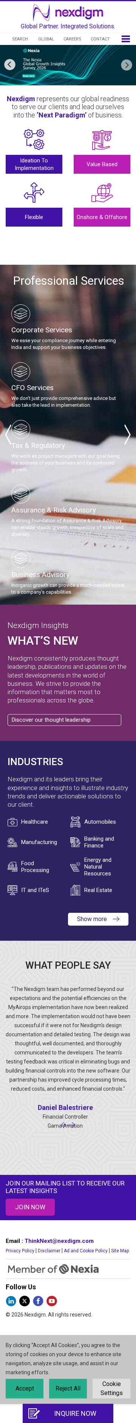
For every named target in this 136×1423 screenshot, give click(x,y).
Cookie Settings (111, 1388)
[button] (126, 65)
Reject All (68, 1388)
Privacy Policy (20, 1250)
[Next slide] (126, 434)
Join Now (30, 1207)
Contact (100, 39)
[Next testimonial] (71, 1125)
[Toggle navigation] (125, 38)
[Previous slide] (7, 434)
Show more (92, 919)
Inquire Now (75, 1413)
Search (20, 39)
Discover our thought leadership (51, 719)
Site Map (120, 1250)
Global (46, 39)
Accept (24, 1388)
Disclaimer (49, 1250)
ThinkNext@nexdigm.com (59, 1241)
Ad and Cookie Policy (86, 1250)
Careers (72, 39)
